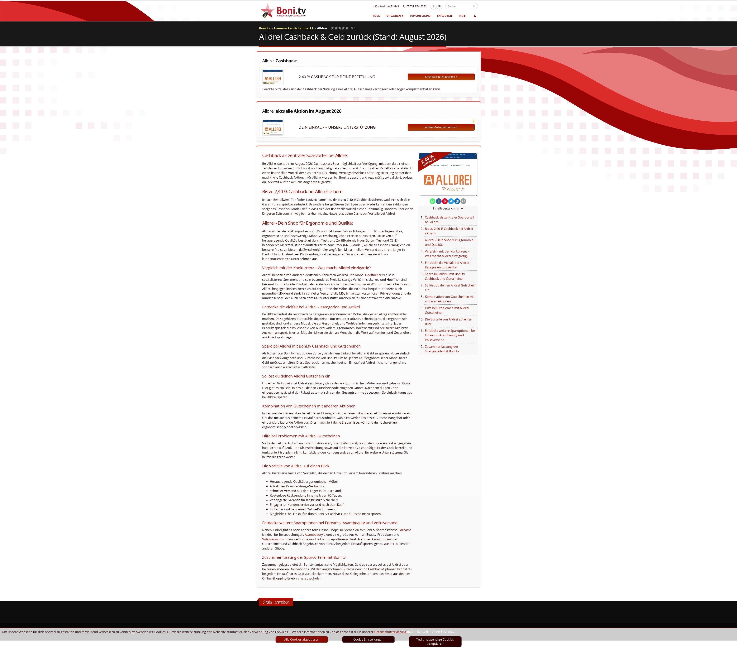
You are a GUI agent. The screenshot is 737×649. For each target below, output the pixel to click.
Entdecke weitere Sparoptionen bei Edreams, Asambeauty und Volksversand (450, 335)
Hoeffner (371, 275)
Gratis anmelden (276, 602)
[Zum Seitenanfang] (730, 644)
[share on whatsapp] (433, 201)
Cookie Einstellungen (368, 639)
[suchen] (474, 6)
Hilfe (462, 15)
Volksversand (272, 539)
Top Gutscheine (420, 15)
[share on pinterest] (445, 201)
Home (376, 15)
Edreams (404, 530)
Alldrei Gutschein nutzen (441, 127)
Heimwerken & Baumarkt (293, 28)
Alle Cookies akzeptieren (301, 639)
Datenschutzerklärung (390, 632)
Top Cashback (394, 15)
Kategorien (444, 15)
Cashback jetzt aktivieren (441, 77)
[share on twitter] (451, 201)
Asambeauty (314, 534)
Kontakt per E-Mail (387, 6)
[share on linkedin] (457, 201)
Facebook (433, 6)
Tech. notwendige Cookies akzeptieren (435, 641)
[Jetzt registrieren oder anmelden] (475, 16)
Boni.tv (264, 28)
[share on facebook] (439, 201)
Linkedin (439, 6)
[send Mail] (463, 201)
